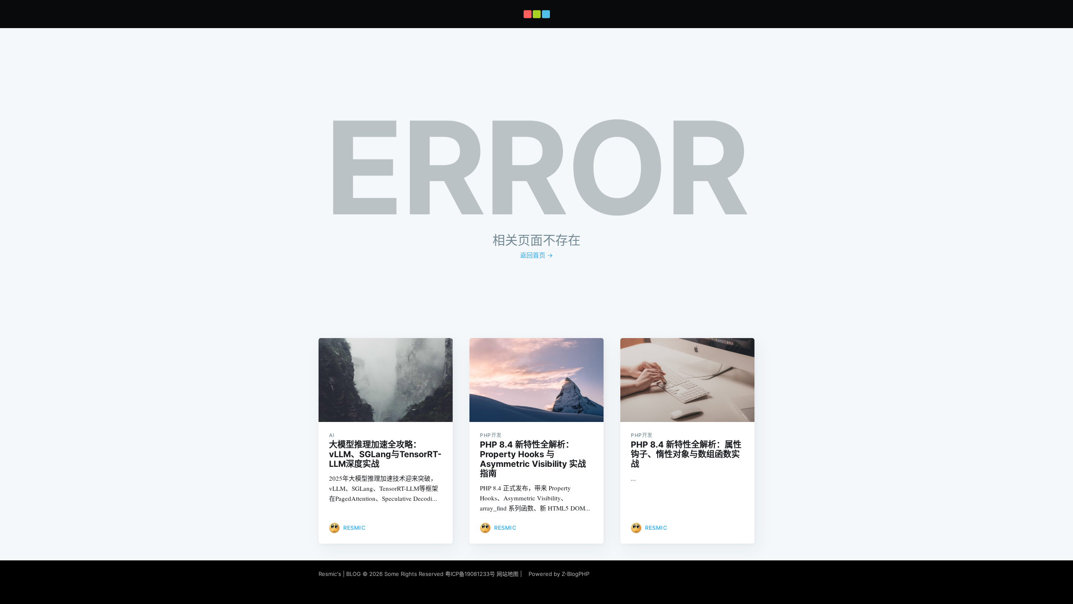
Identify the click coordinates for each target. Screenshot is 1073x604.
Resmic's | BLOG (341, 573)
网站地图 (507, 573)
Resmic (354, 527)
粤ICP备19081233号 (470, 573)
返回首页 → (536, 255)
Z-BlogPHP (575, 573)
